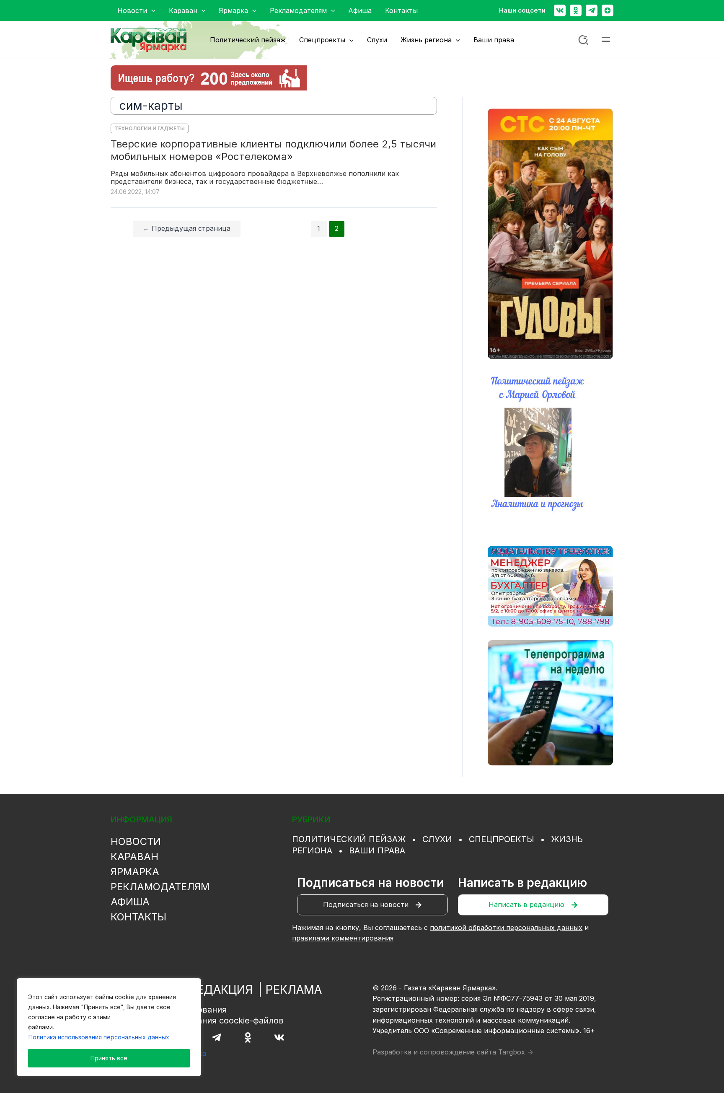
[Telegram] (591, 10)
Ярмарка (135, 872)
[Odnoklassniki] (576, 10)
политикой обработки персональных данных (506, 927)
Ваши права (377, 850)
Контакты (138, 917)
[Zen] (607, 10)
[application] (151, 10)
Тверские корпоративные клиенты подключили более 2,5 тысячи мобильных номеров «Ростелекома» (273, 150)
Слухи (437, 839)
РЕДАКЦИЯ (221, 989)
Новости (136, 841)
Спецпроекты (501, 839)
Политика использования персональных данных (98, 1037)
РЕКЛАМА (294, 989)
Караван (134, 856)
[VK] (279, 1037)
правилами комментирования (342, 938)
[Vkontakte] (560, 10)
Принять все (108, 1058)
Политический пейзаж (349, 839)
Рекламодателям (160, 887)
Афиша (130, 902)
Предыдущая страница (186, 228)
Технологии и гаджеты (149, 128)
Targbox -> (515, 1052)
